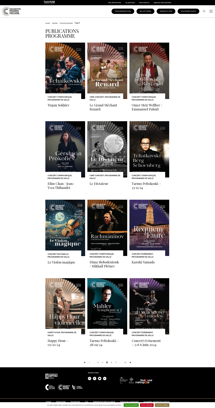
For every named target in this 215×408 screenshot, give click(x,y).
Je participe (130, 3)
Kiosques (55, 23)
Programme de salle (66, 23)
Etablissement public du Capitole (104, 401)
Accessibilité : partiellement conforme (156, 401)
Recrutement (75, 401)
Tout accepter (131, 405)
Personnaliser (162, 405)
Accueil (47, 23)
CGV (86, 401)
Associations (144, 3)
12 (125, 362)
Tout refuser (147, 405)
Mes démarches (114, 3)
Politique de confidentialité (129, 401)
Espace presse (61, 401)
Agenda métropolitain (162, 3)
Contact (48, 401)
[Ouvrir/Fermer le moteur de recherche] (204, 11)
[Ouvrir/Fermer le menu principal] (211, 11)
